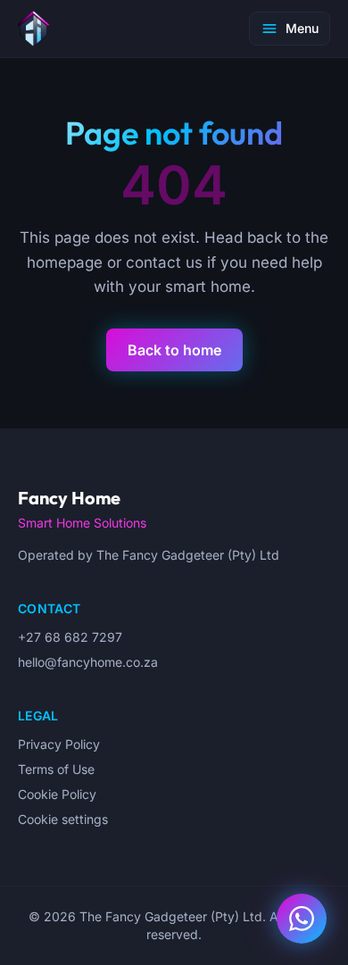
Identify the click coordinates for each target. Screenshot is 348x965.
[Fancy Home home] (33, 28)
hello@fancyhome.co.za (88, 662)
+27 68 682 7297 (70, 637)
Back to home (174, 350)
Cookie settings (63, 819)
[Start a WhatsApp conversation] (302, 919)
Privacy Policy (59, 744)
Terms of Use (56, 769)
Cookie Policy (57, 794)
